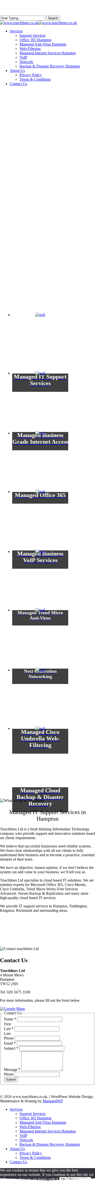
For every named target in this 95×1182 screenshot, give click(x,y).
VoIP (23, 1136)
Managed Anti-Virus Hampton (42, 1122)
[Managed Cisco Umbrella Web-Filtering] (40, 696)
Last (8, 1029)
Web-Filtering (30, 1127)
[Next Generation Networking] (40, 636)
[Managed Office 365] (40, 459)
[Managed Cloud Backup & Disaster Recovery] (40, 754)
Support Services (32, 1114)
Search (53, 18)
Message (12, 1069)
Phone (9, 1038)
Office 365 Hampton (35, 1118)
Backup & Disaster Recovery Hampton (49, 1144)
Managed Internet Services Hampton (47, 1131)
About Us (17, 1149)
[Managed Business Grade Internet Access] (40, 399)
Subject (11, 1048)
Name (10, 1019)
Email (10, 1043)
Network (26, 1140)
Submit (11, 1079)
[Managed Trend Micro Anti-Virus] (40, 577)
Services (16, 1109)
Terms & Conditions (35, 1157)
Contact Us (18, 1162)
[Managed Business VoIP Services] (40, 518)
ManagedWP (53, 1101)
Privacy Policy (30, 1153)
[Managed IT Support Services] (40, 341)
